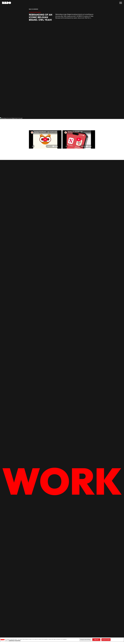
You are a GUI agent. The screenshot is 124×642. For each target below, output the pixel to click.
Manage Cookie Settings (85, 639)
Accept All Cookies (106, 639)
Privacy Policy (17, 640)
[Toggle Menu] (120, 3)
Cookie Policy (11, 640)
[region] (62, 639)
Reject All (96, 639)
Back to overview (33, 9)
